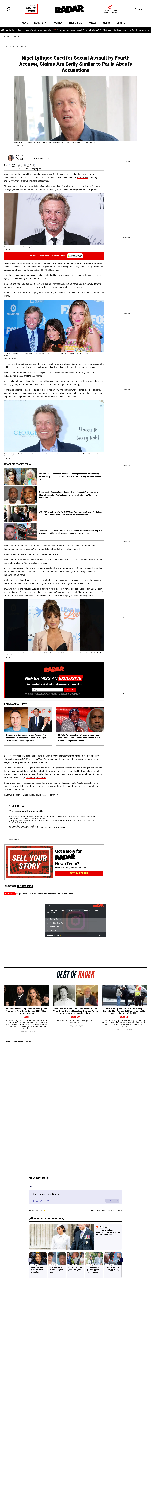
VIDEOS (106, 22)
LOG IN (139, 9)
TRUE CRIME (75, 22)
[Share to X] (20, 165)
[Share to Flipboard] (27, 165)
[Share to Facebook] (12, 165)
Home (6, 47)
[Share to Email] (35, 165)
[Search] (8, 10)
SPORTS (121, 22)
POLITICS (58, 22)
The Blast (49, 270)
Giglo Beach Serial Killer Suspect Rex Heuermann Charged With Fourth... (45, 894)
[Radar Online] (69, 9)
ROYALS (92, 22)
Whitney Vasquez (22, 156)
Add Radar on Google (36, 168)
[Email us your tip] (31, 14)
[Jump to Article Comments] (5, 165)
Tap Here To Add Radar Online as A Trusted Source (45, 256)
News (12, 47)
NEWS (25, 22)
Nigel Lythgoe (21, 47)
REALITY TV (40, 22)
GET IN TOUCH (79, 873)
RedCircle (17, 839)
